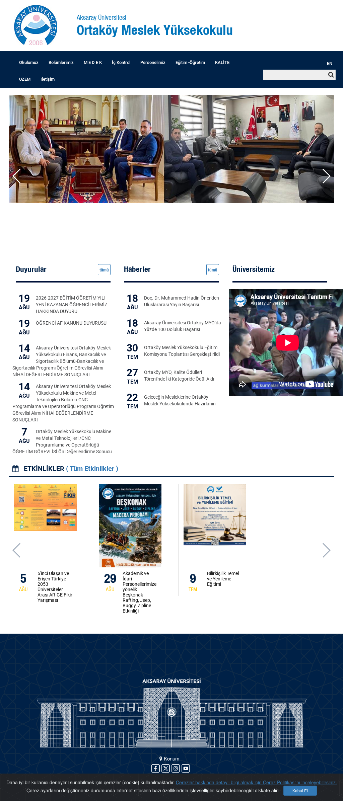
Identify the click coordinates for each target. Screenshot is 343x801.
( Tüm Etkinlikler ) (92, 469)
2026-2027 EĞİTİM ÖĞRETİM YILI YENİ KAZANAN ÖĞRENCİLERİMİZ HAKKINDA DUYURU (71, 304)
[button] (326, 176)
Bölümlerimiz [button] (61, 62)
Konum (171, 758)
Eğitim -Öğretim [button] (190, 62)
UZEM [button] (24, 79)
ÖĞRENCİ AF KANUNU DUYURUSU (71, 323)
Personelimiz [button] (152, 62)
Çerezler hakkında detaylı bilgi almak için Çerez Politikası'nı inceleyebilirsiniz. (256, 782)
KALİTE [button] (222, 62)
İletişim (48, 79)
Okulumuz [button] (29, 62)
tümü (104, 269)
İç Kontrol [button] (121, 62)
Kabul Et (300, 790)
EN (329, 63)
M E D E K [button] (93, 62)
